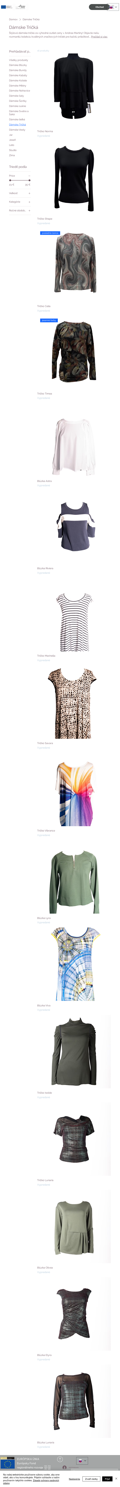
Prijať (107, 1478)
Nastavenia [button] (74, 1478)
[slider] (10, 180)
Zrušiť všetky (91, 1478)
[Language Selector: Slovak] (113, 7)
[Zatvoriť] (116, 1479)
